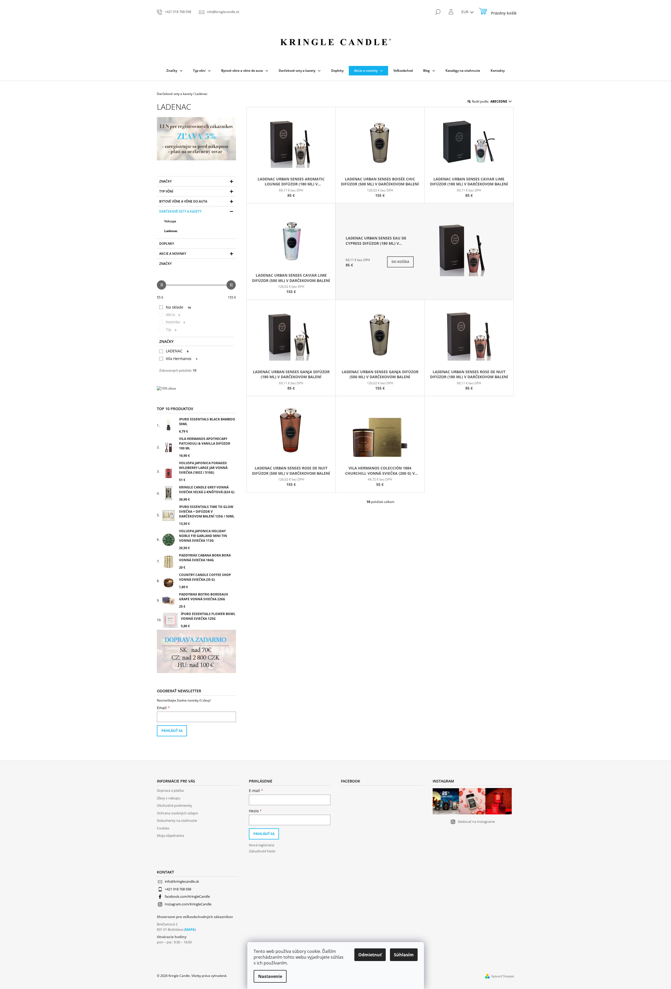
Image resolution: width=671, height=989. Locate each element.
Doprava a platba (170, 790)
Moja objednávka (170, 835)
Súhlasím (404, 955)
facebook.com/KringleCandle (187, 896)
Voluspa (170, 221)
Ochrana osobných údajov (177, 813)
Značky (165, 181)
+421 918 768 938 (178, 889)
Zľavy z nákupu (168, 798)
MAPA (190, 929)
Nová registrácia (261, 845)
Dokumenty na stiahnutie (177, 820)
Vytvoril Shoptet (502, 976)
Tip (171, 329)
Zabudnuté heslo (262, 851)
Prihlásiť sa (171, 730)
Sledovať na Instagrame (476, 821)
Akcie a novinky (172, 253)
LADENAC (177, 350)
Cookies (163, 828)
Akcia (173, 314)
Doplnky (166, 243)
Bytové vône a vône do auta (183, 201)
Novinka (175, 321)
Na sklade (178, 307)
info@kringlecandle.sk (182, 881)
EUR (465, 11)
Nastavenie (270, 976)
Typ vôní (166, 191)
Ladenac (170, 231)
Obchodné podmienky (174, 805)
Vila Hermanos (181, 358)
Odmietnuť (370, 955)
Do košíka (400, 262)
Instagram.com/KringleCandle (188, 904)
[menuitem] (174, 70)
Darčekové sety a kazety (180, 211)
